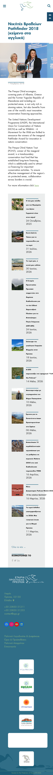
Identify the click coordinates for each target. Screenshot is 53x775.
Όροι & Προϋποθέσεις (15, 640)
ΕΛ (50, 18)
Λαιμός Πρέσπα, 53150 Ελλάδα (12, 597)
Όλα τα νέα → (19, 547)
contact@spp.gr (12, 614)
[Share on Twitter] (15, 560)
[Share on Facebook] (12, 560)
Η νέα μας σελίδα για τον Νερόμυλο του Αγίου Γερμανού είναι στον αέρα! (33, 209)
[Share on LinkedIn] (18, 560)
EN (50, 15)
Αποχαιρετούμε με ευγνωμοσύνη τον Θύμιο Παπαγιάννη (33, 394)
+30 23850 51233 (14, 610)
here (37, 186)
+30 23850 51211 (14, 607)
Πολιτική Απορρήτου (14, 643)
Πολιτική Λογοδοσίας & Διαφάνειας (21, 636)
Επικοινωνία (10, 647)
